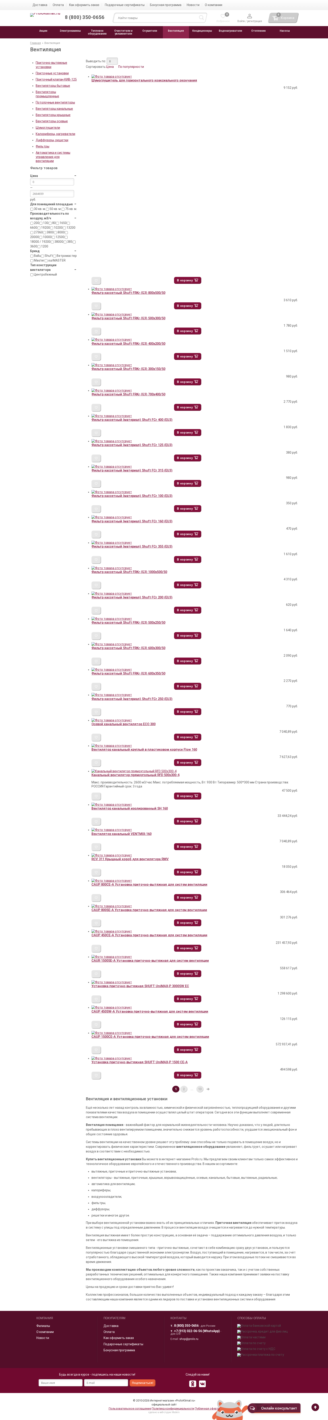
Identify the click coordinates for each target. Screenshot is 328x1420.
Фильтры (42, 146)
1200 (44, 246)
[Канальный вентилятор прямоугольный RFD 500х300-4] (133, 771)
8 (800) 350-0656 (186, 1325)
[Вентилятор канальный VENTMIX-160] (111, 830)
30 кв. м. (39, 209)
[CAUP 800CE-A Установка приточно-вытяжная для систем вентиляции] (111, 880)
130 (45, 223)
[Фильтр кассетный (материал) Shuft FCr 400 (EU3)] (111, 416)
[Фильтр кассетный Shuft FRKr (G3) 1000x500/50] (111, 568)
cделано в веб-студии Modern (164, 1412)
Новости (42, 1338)
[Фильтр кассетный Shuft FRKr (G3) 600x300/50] (111, 644)
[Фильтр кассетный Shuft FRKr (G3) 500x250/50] (111, 619)
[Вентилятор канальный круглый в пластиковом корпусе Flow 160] (111, 745)
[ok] (192, 1383)
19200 (45, 227)
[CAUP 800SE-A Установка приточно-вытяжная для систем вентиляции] (111, 906)
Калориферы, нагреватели (55, 134)
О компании (45, 1332)
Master (38, 260)
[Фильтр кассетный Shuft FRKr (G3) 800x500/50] (111, 289)
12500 (59, 237)
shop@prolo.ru (188, 1339)
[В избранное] (96, 281)
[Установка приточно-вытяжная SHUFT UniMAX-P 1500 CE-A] (111, 1058)
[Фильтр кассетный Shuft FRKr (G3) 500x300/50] (111, 314)
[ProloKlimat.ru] (45, 15)
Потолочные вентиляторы (55, 102)
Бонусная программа (119, 1350)
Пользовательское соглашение (130, 1408)
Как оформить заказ (119, 1338)
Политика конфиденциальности (173, 1408)
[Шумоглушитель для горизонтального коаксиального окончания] (111, 76)
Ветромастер (66, 255)
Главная (35, 43)
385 (69, 241)
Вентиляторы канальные (54, 108)
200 (36, 223)
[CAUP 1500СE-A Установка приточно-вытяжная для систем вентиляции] (111, 1033)
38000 (58, 241)
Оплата (109, 1332)
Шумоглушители (48, 127)
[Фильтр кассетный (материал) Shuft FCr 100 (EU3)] (111, 492)
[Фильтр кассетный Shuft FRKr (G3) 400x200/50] (111, 339)
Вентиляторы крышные (53, 115)
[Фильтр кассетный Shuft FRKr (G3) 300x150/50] (111, 365)
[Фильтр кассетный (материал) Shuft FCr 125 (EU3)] (111, 441)
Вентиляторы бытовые (53, 85)
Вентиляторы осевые (52, 121)
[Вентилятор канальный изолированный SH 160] (111, 804)
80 (54, 223)
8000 (61, 232)
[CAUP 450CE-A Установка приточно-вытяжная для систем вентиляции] (111, 931)
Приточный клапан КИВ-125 (56, 79)
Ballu (37, 255)
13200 (70, 227)
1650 (63, 223)
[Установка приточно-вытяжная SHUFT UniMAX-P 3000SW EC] (111, 982)
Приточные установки (52, 73)
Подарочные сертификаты (123, 1344)
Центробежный (45, 274)
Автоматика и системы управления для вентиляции (53, 156)
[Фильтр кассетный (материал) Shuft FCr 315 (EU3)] (111, 466)
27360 (38, 232)
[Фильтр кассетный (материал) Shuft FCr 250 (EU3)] (111, 695)
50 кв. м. (55, 209)
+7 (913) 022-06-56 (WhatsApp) (197, 1331)
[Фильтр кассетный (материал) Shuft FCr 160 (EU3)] (111, 517)
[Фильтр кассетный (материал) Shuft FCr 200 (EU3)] (111, 593)
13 (200, 1089)
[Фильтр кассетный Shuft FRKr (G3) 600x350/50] (111, 669)
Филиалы (43, 1326)
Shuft (48, 255)
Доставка (111, 1326)
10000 (47, 237)
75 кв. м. (70, 209)
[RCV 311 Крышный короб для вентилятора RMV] (111, 855)
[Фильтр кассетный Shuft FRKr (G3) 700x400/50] (111, 390)
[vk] (202, 1383)
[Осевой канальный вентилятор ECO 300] (111, 720)
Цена (110, 67)
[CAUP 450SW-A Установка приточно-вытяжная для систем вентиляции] (111, 1007)
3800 (50, 232)
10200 (58, 227)
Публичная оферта (207, 1408)
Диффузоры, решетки (52, 140)
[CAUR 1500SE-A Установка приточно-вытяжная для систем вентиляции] (111, 957)
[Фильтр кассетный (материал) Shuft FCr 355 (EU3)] (111, 542)
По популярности (131, 67)
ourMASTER (57, 260)
